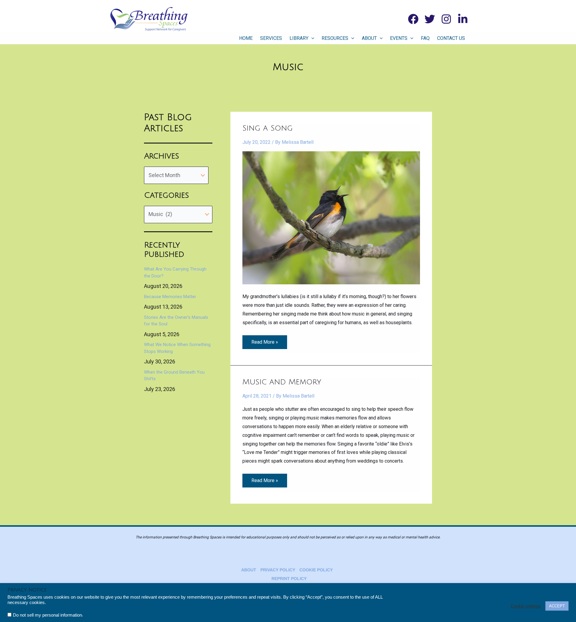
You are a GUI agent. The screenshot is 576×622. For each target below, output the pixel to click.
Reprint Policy (289, 578)
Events (398, 38)
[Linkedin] (463, 19)
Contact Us (451, 38)
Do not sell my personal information (47, 615)
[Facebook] (413, 19)
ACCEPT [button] (557, 606)
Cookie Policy (316, 569)
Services (271, 38)
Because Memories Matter (170, 296)
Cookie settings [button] (526, 606)
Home (246, 38)
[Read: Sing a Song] (331, 217)
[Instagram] (446, 19)
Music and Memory (281, 382)
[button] (311, 38)
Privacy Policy (277, 569)
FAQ (425, 38)
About (369, 38)
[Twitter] (429, 19)
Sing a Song (267, 128)
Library (299, 38)
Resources (335, 38)
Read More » (264, 340)
